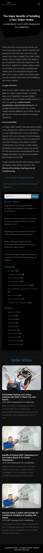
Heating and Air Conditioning (23, 402)
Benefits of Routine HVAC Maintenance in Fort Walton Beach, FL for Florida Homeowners (20, 457)
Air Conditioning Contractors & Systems (23, 289)
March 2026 (12, 330)
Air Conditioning (14, 281)
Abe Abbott (11, 24)
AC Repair (11, 271)
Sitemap (25, 550)
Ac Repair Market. (26, 548)
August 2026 (12, 312)
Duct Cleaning (13, 295)
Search (35, 196)
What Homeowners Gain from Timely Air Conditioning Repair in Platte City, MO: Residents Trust (20, 221)
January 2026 (13, 337)
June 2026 (12, 319)
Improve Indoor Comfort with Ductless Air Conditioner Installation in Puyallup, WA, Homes (20, 515)
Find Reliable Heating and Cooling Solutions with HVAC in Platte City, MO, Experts (19, 397)
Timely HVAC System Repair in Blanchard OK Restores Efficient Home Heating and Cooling (20, 257)
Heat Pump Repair (15, 299)
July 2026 (11, 316)
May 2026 (11, 323)
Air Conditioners (14, 278)
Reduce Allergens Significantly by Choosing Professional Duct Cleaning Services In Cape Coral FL (19, 244)
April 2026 (11, 326)
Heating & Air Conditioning (18, 302)
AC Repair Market (14, 274)
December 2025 (14, 341)
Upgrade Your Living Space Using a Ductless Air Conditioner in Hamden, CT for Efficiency (20, 208)
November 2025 (14, 344)
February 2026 (13, 334)
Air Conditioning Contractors (19, 285)
